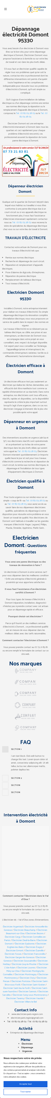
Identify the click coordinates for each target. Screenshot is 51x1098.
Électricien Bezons (35, 933)
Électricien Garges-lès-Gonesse (19, 957)
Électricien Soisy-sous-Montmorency (30, 995)
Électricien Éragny (34, 947)
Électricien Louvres (26, 968)
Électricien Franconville (34, 954)
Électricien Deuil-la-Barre (23, 940)
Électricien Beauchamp (24, 930)
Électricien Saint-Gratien (33, 985)
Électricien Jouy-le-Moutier (24, 964)
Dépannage (27, 1047)
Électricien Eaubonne (24, 944)
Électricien (27, 1044)
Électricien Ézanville (34, 951)
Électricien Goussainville (25, 961)
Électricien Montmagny (25, 974)
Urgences (27, 1051)
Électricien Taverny (15, 998)
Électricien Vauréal (34, 998)
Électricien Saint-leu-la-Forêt (16, 988)
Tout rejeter (25, 1091)
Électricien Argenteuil (13, 927)
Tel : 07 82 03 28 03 (25, 113)
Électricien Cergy (13, 937)
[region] (25, 1076)
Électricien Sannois (27, 992)
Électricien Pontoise (20, 981)
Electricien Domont (21, 541)
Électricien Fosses (13, 954)
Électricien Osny (27, 978)
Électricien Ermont (14, 951)
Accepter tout (25, 1084)
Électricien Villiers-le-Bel (25, 1002)
